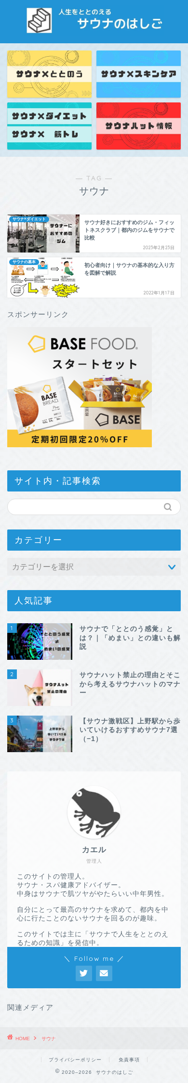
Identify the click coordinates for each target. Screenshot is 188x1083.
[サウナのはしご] (94, 26)
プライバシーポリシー (75, 1059)
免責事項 (129, 1059)
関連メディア (30, 1007)
